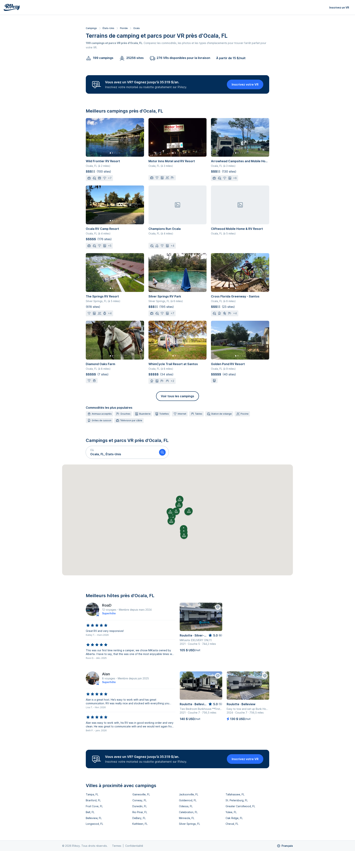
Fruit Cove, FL (94, 806)
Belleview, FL (94, 818)
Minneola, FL (186, 818)
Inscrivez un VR (339, 7)
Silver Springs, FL (189, 823)
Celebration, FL (188, 812)
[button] (121, 452)
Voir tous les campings (177, 396)
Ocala (136, 28)
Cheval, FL (232, 823)
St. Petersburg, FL (237, 800)
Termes (116, 845)
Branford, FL (93, 800)
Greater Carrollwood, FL (240, 806)
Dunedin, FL (139, 806)
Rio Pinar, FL (139, 812)
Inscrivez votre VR (245, 84)
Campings (91, 28)
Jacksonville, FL (188, 794)
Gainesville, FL (141, 794)
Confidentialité (134, 845)
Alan (106, 674)
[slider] (97, 625)
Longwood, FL (94, 823)
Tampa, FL (92, 794)
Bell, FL (90, 812)
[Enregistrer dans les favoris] (218, 607)
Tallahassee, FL (235, 794)
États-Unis (108, 28)
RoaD (106, 605)
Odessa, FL (186, 806)
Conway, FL (139, 800)
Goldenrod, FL (188, 800)
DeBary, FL (139, 818)
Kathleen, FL (140, 823)
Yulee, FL (231, 812)
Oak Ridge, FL (234, 818)
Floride (124, 28)
